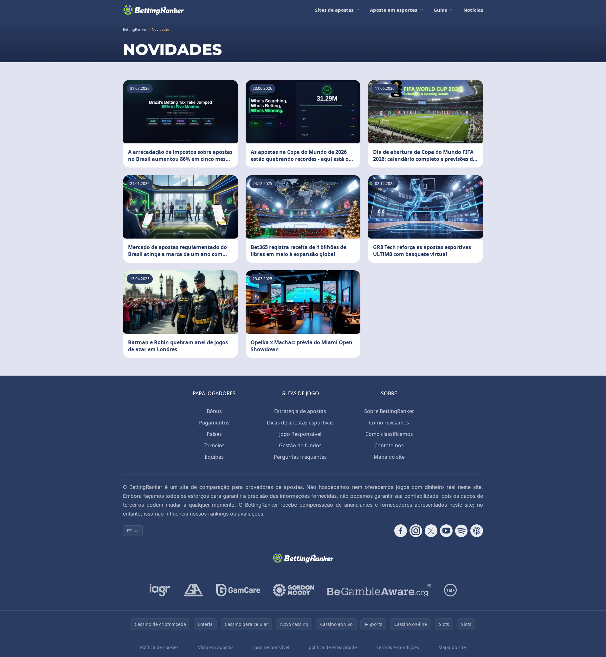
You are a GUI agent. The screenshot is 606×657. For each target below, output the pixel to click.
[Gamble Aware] (379, 590)
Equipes (214, 456)
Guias (440, 10)
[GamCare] (238, 590)
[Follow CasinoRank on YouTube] (446, 530)
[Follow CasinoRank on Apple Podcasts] (476, 530)
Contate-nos (389, 445)
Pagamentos (214, 422)
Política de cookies (159, 647)
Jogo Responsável (300, 433)
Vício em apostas (216, 647)
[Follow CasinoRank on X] (431, 530)
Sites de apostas (334, 10)
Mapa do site (389, 456)
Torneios (214, 445)
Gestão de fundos (300, 445)
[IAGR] (160, 590)
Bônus (214, 411)
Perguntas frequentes (300, 456)
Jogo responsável (271, 647)
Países (214, 433)
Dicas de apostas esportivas (300, 422)
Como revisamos (389, 422)
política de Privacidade (333, 647)
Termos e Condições (398, 647)
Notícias (473, 10)
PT (129, 531)
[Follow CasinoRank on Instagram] (415, 530)
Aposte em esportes (393, 10)
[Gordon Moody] (293, 590)
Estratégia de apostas (300, 411)
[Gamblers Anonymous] (193, 590)
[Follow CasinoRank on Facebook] (400, 530)
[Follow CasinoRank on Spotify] (461, 530)
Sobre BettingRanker (389, 411)
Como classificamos (389, 433)
